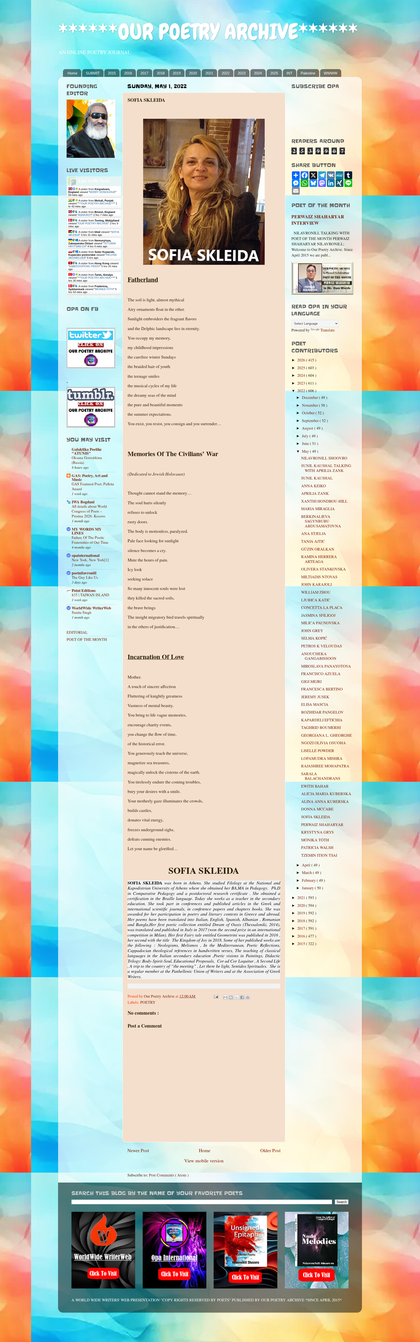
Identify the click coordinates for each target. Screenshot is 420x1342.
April (306, 865)
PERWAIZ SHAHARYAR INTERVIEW (317, 219)
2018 (161, 73)
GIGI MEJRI (311, 681)
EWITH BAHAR (315, 786)
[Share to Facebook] (242, 997)
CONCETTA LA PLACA (321, 607)
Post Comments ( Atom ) (169, 1175)
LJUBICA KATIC (315, 600)
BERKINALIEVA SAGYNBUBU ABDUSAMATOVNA (321, 521)
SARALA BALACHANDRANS (320, 776)
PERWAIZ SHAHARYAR (322, 824)
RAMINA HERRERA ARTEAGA (319, 559)
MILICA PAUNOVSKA (320, 622)
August (308, 428)
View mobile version (204, 1160)
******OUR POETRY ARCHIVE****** (208, 32)
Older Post (270, 1150)
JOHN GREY (312, 630)
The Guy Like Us (85, 577)
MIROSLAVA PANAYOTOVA (326, 666)
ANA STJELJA (313, 533)
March (307, 872)
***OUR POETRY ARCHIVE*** (96, 203)
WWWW (330, 73)
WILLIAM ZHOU (316, 592)
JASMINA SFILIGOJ (318, 615)
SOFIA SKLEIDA (315, 816)
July (305, 436)
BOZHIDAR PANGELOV (322, 712)
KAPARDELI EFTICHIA (321, 720)
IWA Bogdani (83, 502)
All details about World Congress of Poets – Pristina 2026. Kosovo (89, 511)
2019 (177, 73)
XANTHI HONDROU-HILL (324, 501)
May (306, 451)
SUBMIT (93, 73)
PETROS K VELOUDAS (321, 646)
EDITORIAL (77, 632)
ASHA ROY (85, 214)
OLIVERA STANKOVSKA (323, 569)
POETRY (148, 1002)
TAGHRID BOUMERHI (321, 727)
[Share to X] (236, 997)
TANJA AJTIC (313, 541)
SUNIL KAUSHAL (317, 478)
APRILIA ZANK (315, 493)
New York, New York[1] (90, 559)
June (306, 443)
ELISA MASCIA (314, 704)
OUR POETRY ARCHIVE (93, 223)
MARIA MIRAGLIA (318, 508)
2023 (241, 73)
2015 (112, 73)
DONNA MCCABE (317, 809)
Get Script (79, 296)
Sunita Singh (81, 612)
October (308, 412)
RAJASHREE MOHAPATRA (325, 766)
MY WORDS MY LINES (87, 531)
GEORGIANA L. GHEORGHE (326, 735)
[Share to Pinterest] (247, 997)
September (311, 420)
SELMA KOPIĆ (314, 638)
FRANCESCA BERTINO (322, 689)
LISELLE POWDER (317, 750)
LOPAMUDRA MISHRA (321, 758)
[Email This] (225, 997)
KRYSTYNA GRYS (317, 832)
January (308, 888)
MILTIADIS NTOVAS (319, 576)
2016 (128, 73)
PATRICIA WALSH (317, 847)
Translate (327, 330)
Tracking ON (107, 296)
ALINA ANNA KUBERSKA (325, 801)
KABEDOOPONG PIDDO (84, 266)
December (310, 397)
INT (289, 73)
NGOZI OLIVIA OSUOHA (323, 742)
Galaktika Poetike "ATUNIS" (87, 451)
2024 (258, 73)
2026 (301, 360)
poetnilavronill (84, 573)
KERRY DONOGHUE (102, 192)
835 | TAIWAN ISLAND (90, 594)
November (310, 405)
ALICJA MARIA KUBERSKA (326, 793)
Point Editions (84, 590)
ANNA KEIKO (313, 485)
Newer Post (138, 1150)
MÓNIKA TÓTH (104, 289)
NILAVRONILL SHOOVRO (324, 458)
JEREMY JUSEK (315, 696)
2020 (193, 73)
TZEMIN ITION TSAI (319, 855)
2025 (274, 73)
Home (72, 73)
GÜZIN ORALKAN (317, 549)
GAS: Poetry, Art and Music (90, 477)
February (309, 880)
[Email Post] (215, 996)
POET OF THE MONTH (87, 639)
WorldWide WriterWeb (91, 608)
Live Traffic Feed (94, 181)
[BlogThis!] (230, 997)
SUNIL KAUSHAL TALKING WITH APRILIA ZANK (326, 468)
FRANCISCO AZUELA (321, 673)
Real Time (92, 296)
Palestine (308, 73)
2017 (144, 73)
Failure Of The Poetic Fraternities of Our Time (90, 540)
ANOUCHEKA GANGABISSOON (318, 656)
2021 (209, 73)
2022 (225, 73)
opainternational (86, 555)
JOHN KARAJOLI (316, 584)
